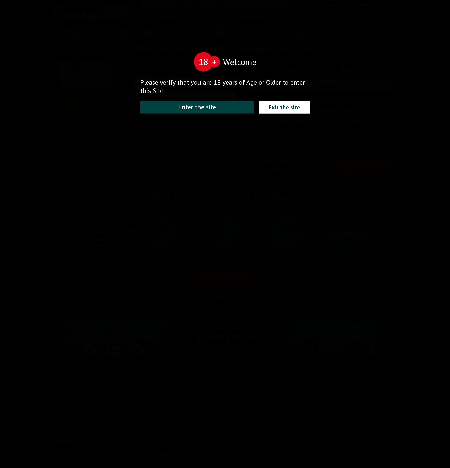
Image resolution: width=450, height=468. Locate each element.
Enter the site (197, 107)
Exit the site (284, 107)
